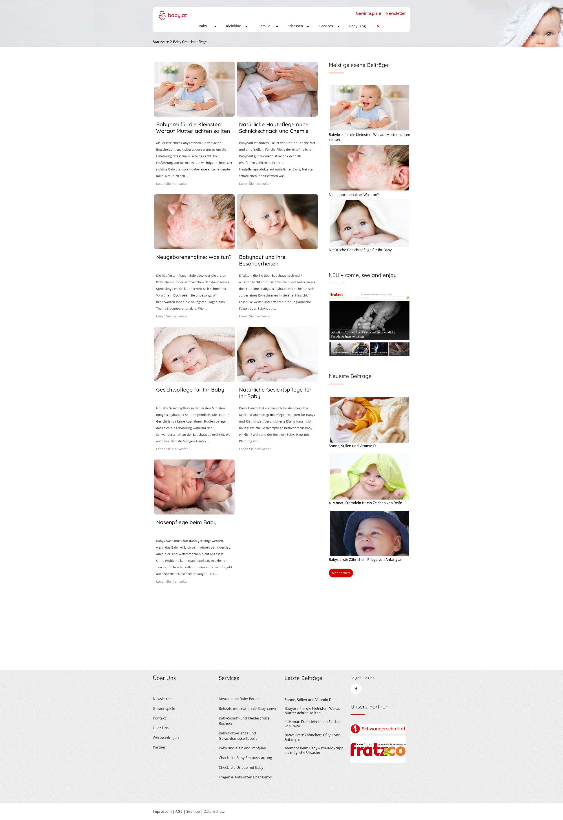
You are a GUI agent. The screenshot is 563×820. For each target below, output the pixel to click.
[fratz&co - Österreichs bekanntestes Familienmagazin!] (378, 761)
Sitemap (193, 811)
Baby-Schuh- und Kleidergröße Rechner (244, 721)
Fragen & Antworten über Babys (245, 777)
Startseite (161, 41)
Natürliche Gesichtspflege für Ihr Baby (360, 249)
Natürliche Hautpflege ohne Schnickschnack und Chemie (274, 127)
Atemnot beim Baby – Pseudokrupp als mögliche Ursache (314, 750)
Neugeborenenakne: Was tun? (194, 257)
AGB (179, 811)
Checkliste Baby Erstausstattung (245, 757)
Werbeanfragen (166, 737)
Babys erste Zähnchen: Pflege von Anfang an (365, 559)
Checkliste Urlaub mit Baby (241, 767)
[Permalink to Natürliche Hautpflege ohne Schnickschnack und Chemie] (277, 115)
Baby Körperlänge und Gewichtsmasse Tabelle (238, 736)
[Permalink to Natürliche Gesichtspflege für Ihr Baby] (277, 380)
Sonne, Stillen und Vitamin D (352, 445)
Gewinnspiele (368, 13)
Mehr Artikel (341, 573)
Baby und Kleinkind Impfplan (242, 748)
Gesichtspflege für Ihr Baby (190, 389)
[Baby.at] (173, 13)
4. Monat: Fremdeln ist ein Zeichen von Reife (365, 502)
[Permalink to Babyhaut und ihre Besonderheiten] (277, 247)
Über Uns (161, 727)
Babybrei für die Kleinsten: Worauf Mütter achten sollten (193, 127)
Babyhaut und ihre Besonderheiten (262, 260)
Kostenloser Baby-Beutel (239, 698)
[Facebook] (356, 688)
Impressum (162, 811)
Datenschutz (214, 811)
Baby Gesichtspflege (190, 41)
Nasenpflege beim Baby (186, 522)
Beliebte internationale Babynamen (248, 708)
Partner (159, 747)
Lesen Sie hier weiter (172, 183)
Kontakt (159, 718)
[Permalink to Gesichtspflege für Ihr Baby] (194, 380)
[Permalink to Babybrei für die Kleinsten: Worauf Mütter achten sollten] (194, 115)
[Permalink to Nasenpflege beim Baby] (194, 513)
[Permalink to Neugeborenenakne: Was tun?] (194, 247)
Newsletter (396, 13)
